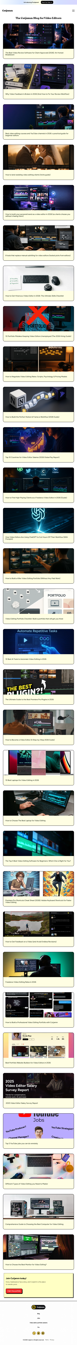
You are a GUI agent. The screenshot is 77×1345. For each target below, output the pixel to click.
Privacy (52, 1340)
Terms (47, 1340)
